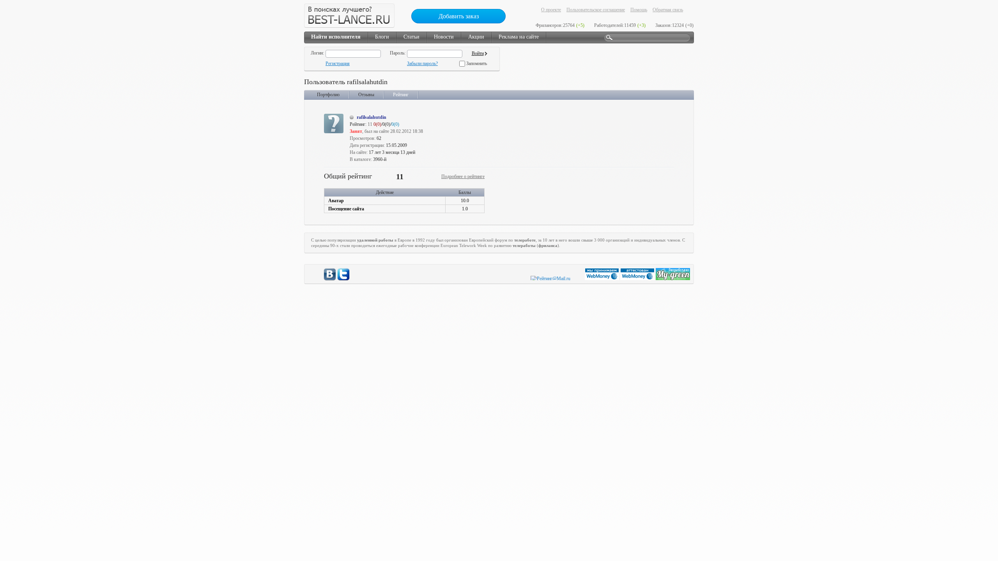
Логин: (317, 53)
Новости (444, 37)
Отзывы (366, 94)
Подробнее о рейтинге (463, 176)
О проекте (551, 9)
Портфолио (328, 94)
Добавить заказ (459, 16)
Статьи (411, 37)
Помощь (638, 9)
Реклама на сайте (519, 37)
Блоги (382, 37)
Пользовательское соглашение (595, 9)
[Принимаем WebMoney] (602, 278)
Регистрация (338, 63)
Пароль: (397, 53)
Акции (476, 37)
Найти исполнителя (336, 37)
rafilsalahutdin (371, 117)
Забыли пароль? (422, 63)
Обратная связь (668, 9)
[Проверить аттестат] (638, 278)
